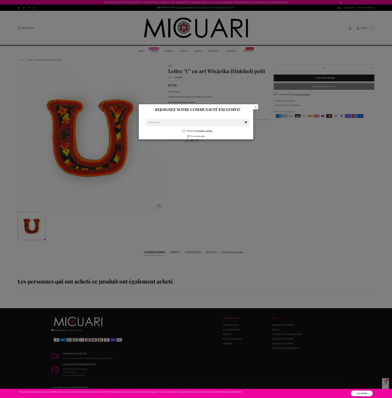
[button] (245, 122)
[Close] (255, 106)
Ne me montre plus (198, 136)
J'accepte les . (199, 131)
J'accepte (361, 393)
